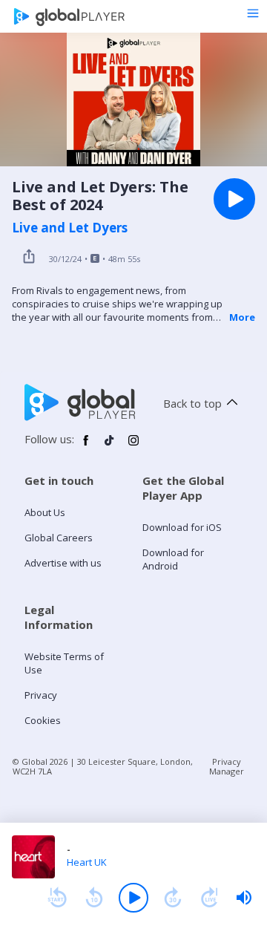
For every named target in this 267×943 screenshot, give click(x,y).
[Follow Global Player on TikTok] (109, 446)
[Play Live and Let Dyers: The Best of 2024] (234, 199)
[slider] (244, 898)
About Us (44, 512)
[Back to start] (57, 898)
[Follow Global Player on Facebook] (86, 446)
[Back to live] (210, 898)
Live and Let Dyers (70, 228)
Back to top (192, 403)
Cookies (42, 720)
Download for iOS (182, 527)
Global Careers (58, 537)
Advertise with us (63, 563)
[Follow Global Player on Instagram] (133, 446)
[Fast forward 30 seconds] (173, 898)
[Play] (133, 898)
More (242, 317)
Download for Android (173, 559)
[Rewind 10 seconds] (94, 898)
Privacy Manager (226, 766)
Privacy (40, 695)
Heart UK (87, 862)
